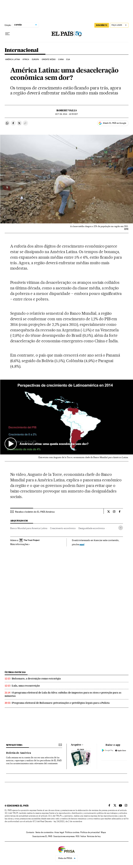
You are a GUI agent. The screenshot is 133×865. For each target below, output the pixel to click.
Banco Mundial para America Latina (28, 528)
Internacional (21, 50)
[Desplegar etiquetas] (120, 527)
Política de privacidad (90, 832)
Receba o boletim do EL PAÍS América (35, 511)
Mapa (103, 832)
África (26, 59)
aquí (81, 544)
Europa (35, 59)
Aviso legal (59, 832)
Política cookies (72, 832)
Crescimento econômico (63, 528)
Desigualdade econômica (91, 528)
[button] (66, 417)
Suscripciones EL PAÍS (42, 836)
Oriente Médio (49, 59)
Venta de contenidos (44, 832)
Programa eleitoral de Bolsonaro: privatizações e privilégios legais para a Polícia (61, 702)
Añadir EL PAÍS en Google (114, 123)
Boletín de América (18, 753)
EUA (68, 59)
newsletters (14, 745)
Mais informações (19, 544)
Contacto (30, 832)
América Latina (12, 59)
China (61, 59)
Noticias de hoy (94, 836)
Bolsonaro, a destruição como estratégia (36, 678)
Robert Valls (66, 110)
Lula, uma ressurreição (26, 685)
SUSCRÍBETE (101, 25)
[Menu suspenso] (7, 34)
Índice (83, 836)
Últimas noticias (15, 672)
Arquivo (76, 745)
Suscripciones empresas (64, 836)
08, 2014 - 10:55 (66, 114)
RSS (77, 836)
